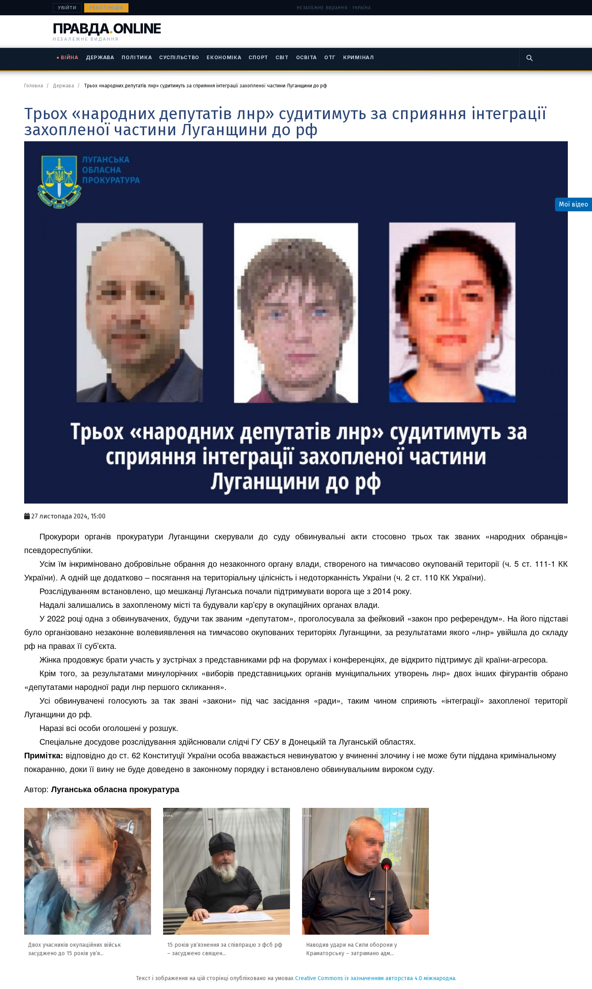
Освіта (306, 57)
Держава (100, 57)
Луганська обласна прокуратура (115, 789)
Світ (282, 57)
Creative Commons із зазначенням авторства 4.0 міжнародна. (375, 978)
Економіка (224, 57)
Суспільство (179, 57)
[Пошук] (529, 57)
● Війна (67, 57)
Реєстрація (106, 7)
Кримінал (358, 57)
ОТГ (330, 57)
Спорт (258, 57)
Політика (137, 57)
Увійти (67, 7)
